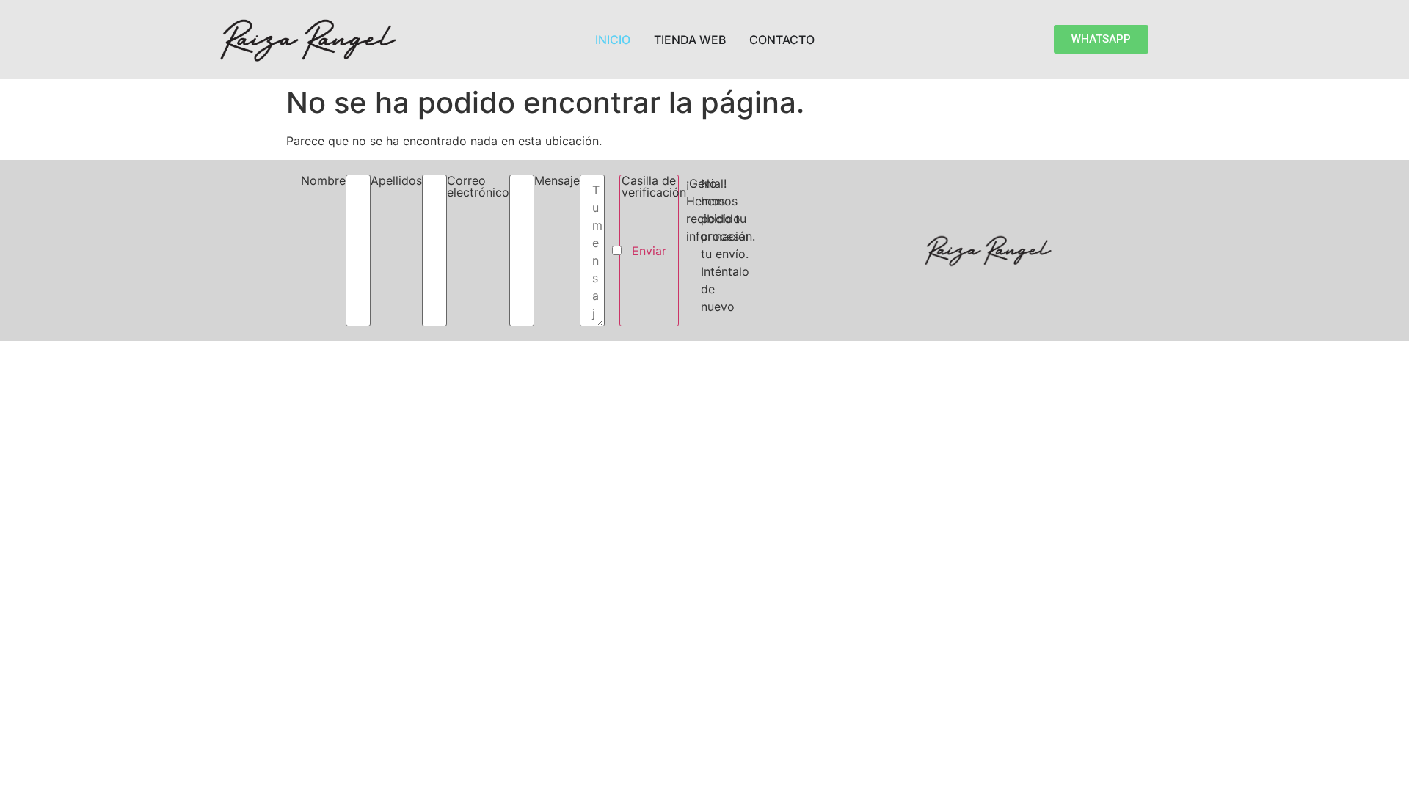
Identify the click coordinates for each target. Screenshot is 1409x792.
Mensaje (557, 181)
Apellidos (396, 181)
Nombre (323, 181)
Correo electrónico (478, 187)
